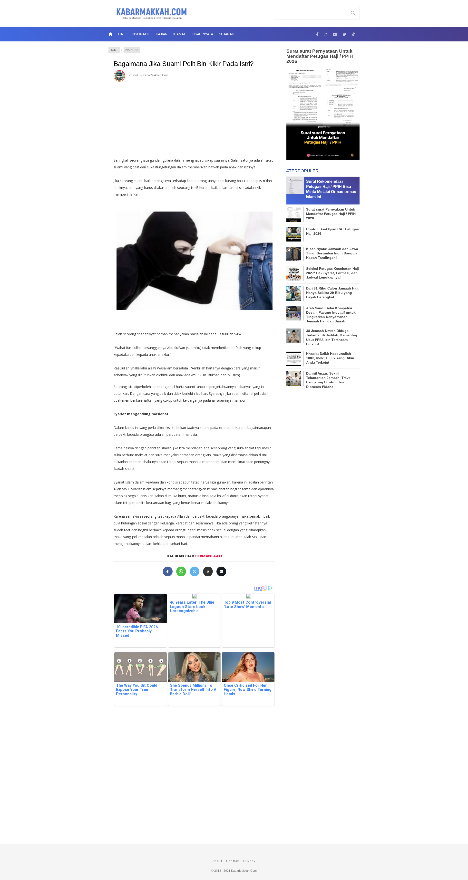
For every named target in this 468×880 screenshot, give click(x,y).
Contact (232, 861)
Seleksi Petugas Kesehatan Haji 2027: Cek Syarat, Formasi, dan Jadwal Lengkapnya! (332, 273)
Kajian (161, 34)
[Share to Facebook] (168, 571)
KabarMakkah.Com (155, 75)
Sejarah (226, 34)
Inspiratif (140, 34)
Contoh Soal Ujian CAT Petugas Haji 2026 (332, 231)
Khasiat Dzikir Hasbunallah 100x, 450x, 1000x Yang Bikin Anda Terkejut (330, 358)
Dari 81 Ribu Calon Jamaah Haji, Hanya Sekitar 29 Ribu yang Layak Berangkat (332, 292)
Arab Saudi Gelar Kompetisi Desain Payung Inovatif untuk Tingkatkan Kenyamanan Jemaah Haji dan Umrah (331, 314)
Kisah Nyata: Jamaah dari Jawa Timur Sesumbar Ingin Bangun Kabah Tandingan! (332, 253)
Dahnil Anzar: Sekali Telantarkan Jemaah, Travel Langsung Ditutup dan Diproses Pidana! (328, 380)
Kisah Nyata (202, 34)
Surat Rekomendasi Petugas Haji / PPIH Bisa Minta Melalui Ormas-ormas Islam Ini (331, 189)
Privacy (249, 861)
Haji (122, 34)
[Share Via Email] (221, 571)
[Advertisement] (199, 118)
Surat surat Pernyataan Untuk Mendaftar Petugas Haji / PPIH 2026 (319, 56)
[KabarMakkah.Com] (317, 34)
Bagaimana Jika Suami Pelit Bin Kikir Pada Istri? (184, 64)
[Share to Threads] (208, 571)
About (217, 861)
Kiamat (179, 34)
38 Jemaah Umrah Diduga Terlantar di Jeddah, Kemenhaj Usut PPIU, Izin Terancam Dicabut (331, 337)
